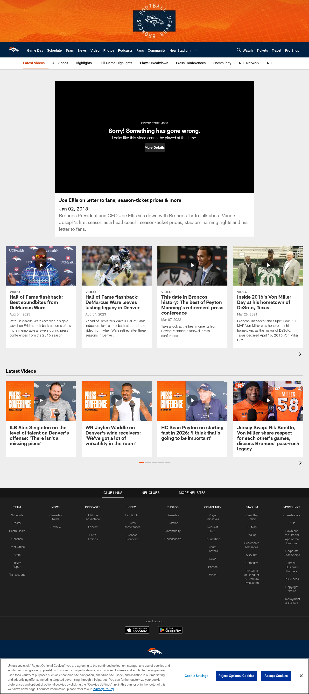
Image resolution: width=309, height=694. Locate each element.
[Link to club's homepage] (13, 50)
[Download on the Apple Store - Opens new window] (137, 630)
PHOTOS (173, 507)
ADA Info (252, 554)
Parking (252, 535)
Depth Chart (17, 531)
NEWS (55, 507)
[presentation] (301, 354)
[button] (155, 147)
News (212, 559)
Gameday (173, 515)
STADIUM (252, 507)
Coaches (17, 538)
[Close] (301, 676)
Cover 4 (55, 527)
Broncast (92, 527)
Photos (213, 566)
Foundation (212, 539)
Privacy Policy (103, 689)
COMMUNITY (212, 507)
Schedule (17, 515)
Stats (17, 554)
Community (173, 531)
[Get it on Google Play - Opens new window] (170, 632)
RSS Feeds (292, 579)
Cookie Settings (196, 676)
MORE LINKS (291, 507)
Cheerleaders (172, 538)
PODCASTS (92, 507)
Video (213, 574)
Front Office (17, 546)
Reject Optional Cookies (236, 676)
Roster (17, 523)
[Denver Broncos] (154, 652)
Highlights (132, 515)
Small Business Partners (292, 567)
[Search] (239, 50)
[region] (154, 676)
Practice (173, 523)
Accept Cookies (276, 676)
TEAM (17, 507)
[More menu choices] (196, 50)
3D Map (252, 527)
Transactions (17, 574)
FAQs (291, 523)
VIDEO (132, 507)
